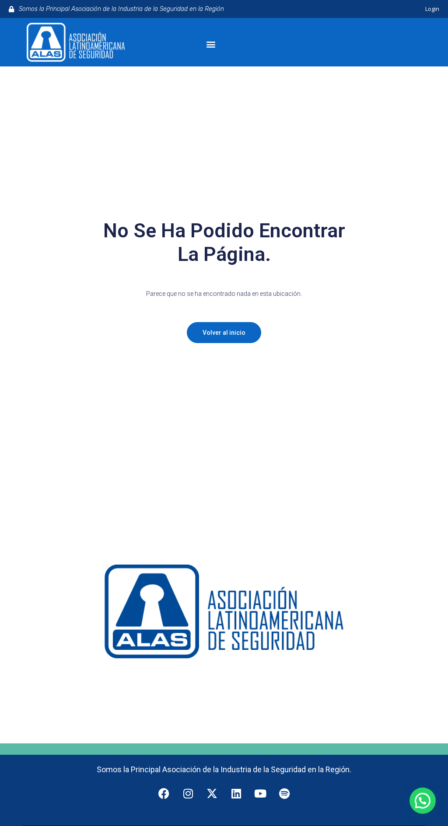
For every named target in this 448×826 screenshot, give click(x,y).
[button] (210, 44)
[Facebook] (164, 793)
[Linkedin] (236, 793)
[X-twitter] (212, 793)
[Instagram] (188, 793)
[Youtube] (260, 793)
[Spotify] (284, 793)
